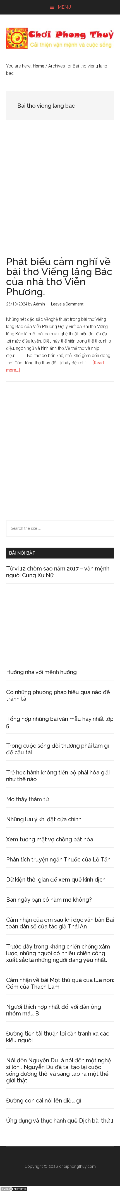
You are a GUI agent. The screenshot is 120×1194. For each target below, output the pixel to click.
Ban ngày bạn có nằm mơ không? (49, 899)
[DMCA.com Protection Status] (14, 1190)
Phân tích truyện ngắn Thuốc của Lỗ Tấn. (59, 859)
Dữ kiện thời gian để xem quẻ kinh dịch (55, 879)
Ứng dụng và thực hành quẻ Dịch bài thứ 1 (60, 1120)
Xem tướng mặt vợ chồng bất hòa (49, 839)
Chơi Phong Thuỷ (60, 38)
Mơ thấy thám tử (27, 799)
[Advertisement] (60, 194)
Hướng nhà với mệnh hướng (41, 672)
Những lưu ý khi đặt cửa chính (43, 819)
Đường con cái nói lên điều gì (43, 1100)
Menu (64, 7)
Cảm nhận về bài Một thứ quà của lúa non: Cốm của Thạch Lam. (60, 983)
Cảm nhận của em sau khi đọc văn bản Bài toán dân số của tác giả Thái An (60, 923)
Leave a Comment (67, 304)
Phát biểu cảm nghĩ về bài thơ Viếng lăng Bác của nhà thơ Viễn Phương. (59, 276)
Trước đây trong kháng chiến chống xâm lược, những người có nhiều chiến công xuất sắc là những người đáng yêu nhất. (58, 953)
